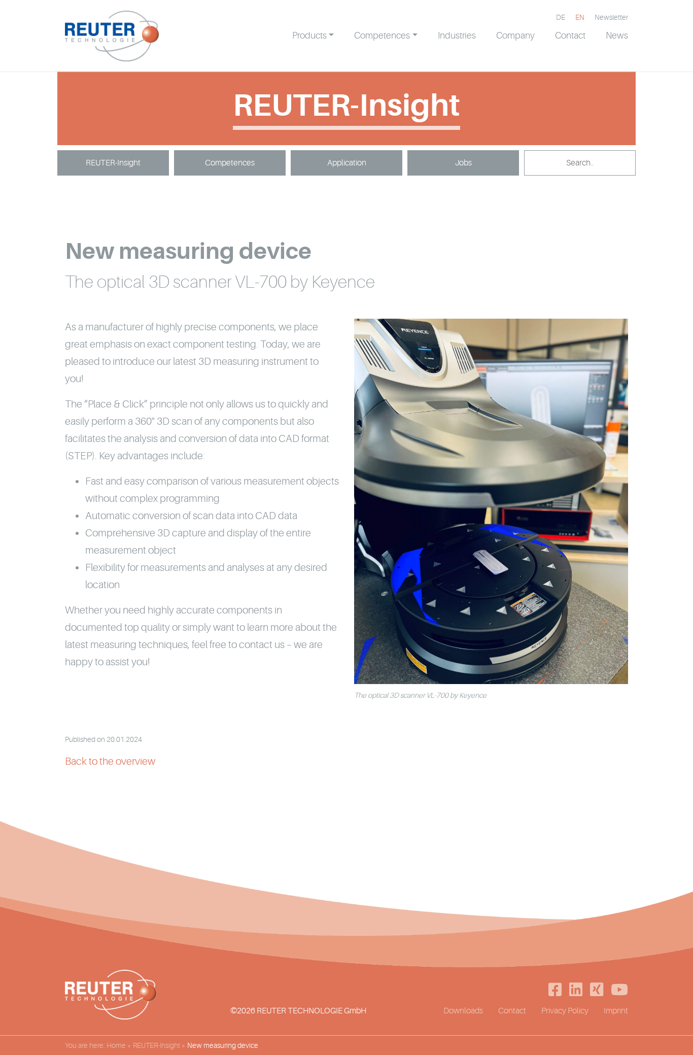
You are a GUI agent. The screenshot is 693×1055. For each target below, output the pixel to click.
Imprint (616, 1010)
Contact (512, 1010)
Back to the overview (110, 761)
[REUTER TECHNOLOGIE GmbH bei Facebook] (555, 989)
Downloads (463, 1010)
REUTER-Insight (113, 162)
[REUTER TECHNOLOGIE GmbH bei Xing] (596, 989)
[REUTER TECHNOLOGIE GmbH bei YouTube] (619, 989)
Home (116, 1045)
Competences (230, 162)
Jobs (463, 162)
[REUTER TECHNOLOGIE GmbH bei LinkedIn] (575, 989)
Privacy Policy (564, 1010)
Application (346, 162)
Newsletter (611, 17)
